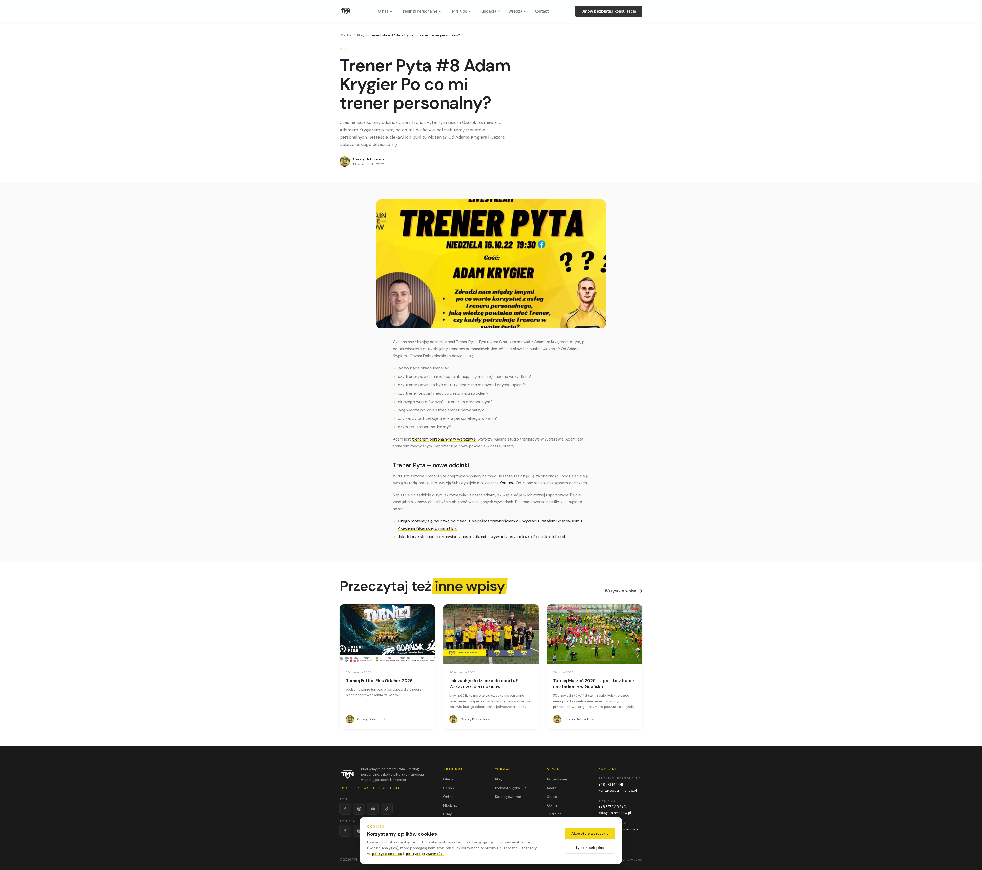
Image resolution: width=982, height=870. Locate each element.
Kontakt (541, 11)
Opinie (552, 805)
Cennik (448, 788)
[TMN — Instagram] (359, 808)
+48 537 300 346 (612, 807)
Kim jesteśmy (557, 779)
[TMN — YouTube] (372, 808)
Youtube (507, 483)
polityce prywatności (425, 853)
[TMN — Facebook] (345, 808)
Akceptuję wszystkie (590, 833)
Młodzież (450, 805)
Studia (552, 796)
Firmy (447, 814)
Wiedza (515, 11)
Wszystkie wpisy (620, 591)
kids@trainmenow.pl (615, 813)
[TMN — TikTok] (386, 808)
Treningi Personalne (419, 11)
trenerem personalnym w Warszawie (444, 439)
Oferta (448, 779)
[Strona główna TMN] (346, 11)
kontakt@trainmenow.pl (618, 790)
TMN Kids (458, 11)
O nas (383, 11)
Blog (360, 35)
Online (448, 796)
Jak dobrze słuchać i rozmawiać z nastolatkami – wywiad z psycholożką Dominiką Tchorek (482, 536)
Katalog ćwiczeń (508, 796)
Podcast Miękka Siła (510, 788)
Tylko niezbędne (590, 847)
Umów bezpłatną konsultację (608, 11)
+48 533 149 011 (611, 784)
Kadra (551, 788)
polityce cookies (387, 853)
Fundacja (487, 11)
